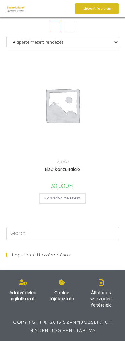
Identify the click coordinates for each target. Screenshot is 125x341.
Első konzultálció (62, 169)
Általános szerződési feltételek (101, 299)
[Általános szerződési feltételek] (101, 282)
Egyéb (62, 161)
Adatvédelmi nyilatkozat (22, 296)
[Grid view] (55, 26)
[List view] (69, 26)
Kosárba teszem (62, 198)
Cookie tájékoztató (61, 296)
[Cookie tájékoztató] (62, 282)
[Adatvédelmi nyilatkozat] (23, 282)
